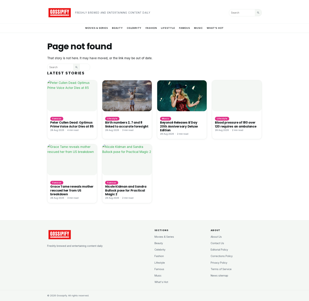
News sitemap (219, 275)
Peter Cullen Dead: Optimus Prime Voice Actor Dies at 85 (72, 124)
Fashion (151, 27)
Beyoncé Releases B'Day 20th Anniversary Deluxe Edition (179, 126)
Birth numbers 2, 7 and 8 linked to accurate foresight (126, 124)
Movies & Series (96, 27)
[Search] (258, 12)
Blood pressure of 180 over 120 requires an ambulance (235, 124)
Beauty (117, 27)
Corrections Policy (222, 256)
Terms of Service (221, 269)
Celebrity (134, 27)
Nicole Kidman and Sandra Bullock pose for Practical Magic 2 (125, 190)
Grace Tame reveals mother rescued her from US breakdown (72, 190)
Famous (184, 27)
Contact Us (217, 243)
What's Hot (215, 27)
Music (198, 27)
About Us (216, 236)
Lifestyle (168, 27)
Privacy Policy (219, 262)
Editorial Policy (219, 249)
